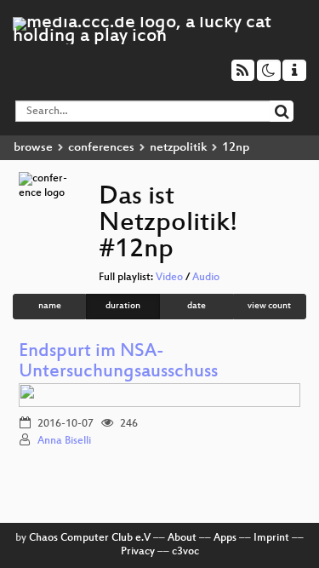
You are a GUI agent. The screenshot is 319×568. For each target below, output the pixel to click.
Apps (225, 538)
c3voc (185, 552)
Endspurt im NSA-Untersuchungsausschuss (118, 362)
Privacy (138, 552)
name (49, 306)
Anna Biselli (64, 441)
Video (169, 278)
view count (269, 306)
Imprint (271, 538)
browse (33, 148)
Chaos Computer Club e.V (90, 538)
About (182, 538)
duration (122, 306)
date (196, 306)
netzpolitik (178, 148)
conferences (101, 148)
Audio (205, 278)
